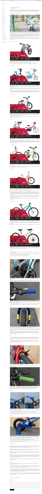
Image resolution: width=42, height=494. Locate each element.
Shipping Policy (3, 13)
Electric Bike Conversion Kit (4, 17)
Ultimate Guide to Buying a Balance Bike (32, 63)
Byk (24, 114)
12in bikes (11, 85)
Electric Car (3, 23)
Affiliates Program (3, 25)
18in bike (19, 164)
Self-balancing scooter (3, 20)
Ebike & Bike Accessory (4, 36)
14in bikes (11, 113)
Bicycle (2, 40)
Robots (2, 32)
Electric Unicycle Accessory (4, 39)
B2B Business (3, 9)
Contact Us (3, 28)
